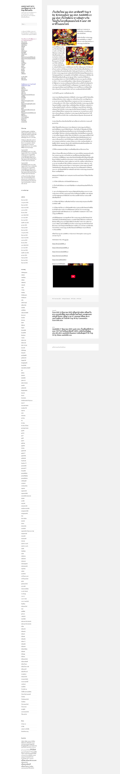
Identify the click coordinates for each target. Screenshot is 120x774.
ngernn (23, 410)
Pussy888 (23, 470)
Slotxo (30, 755)
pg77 (22, 435)
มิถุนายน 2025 (24, 235)
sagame (23, 91)
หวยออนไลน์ (24, 121)
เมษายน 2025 (24, 240)
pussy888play (24, 475)
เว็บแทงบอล (23, 706)
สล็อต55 (23, 634)
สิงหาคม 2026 (24, 200)
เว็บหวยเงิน (23, 120)
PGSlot (22, 448)
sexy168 (23, 503)
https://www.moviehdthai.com (28, 112)
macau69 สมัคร (24, 405)
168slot (23, 275)
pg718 (22, 433)
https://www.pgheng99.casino (28, 103)
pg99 (22, 438)
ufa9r (22, 553)
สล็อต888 (23, 644)
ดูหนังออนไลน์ (24, 90)
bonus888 (23, 52)
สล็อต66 (23, 636)
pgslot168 (23, 450)
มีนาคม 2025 (24, 242)
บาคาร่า (23, 99)
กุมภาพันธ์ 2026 (24, 215)
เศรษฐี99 (23, 709)
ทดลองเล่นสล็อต (24, 588)
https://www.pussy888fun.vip (28, 57)
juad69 (23, 385)
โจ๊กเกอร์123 (24, 42)
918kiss (23, 87)
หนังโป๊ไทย (23, 63)
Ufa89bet (23, 551)
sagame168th (24, 493)
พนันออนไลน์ (24, 606)
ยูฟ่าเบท (23, 614)
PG (22, 420)
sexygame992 (24, 513)
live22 (22, 395)
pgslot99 (23, 752)
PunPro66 (23, 460)
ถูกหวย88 (23, 586)
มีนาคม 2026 (24, 212)
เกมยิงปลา (23, 684)
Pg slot (71, 77)
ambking (23, 310)
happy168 (23, 360)
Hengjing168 (24, 43)
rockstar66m (24, 486)
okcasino (23, 415)
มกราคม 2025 (24, 247)
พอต (22, 609)
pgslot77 (23, 114)
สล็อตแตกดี (23, 669)
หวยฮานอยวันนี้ (24, 681)
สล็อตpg (23, 654)
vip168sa (23, 568)
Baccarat (23, 315)
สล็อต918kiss (24, 649)
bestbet (23, 317)
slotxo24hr (23, 526)
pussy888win (24, 478)
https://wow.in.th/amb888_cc (60, 251)
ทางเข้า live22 (24, 591)
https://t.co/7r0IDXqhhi (58, 264)
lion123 (23, 393)
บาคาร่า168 (24, 598)
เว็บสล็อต (23, 701)
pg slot (22, 69)
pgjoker (23, 445)
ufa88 (22, 548)
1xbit (22, 287)
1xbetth (23, 64)
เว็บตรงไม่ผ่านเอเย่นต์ (26, 694)
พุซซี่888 (23, 96)
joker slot (23, 78)
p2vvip (23, 418)
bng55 (22, 327)
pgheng (23, 443)
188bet (23, 280)
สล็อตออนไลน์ (24, 659)
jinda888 (23, 378)
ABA (22, 300)
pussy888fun (24, 473)
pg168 (22, 430)
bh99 (22, 322)
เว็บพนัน (23, 696)
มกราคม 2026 (24, 217)
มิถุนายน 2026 (24, 205)
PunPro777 (24, 463)
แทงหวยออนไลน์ (25, 711)
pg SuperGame (24, 428)
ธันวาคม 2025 (24, 220)
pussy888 (23, 97)
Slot (22, 516)
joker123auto (24, 383)
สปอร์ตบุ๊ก (23, 619)
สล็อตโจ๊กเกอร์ (24, 671)
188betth (23, 73)
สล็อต (22, 626)
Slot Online (24, 518)
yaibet (22, 571)
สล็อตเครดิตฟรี (24, 661)
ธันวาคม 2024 (24, 250)
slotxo (22, 60)
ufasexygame (24, 563)
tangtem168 (24, 533)
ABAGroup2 (24, 302)
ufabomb (23, 558)
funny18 (23, 67)
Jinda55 (23, 375)
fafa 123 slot (24, 345)
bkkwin (23, 325)
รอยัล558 (23, 616)
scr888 (22, 501)
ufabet (32, 756)
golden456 (23, 358)
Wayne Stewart (66, 298)
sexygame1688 (24, 511)
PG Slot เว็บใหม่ (24, 425)
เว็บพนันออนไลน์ (25, 699)
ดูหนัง (22, 108)
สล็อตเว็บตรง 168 (25, 666)
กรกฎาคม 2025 (24, 232)
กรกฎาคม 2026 (24, 202)
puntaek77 (23, 468)
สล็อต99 (23, 46)
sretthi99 (23, 528)
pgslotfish (23, 455)
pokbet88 (23, 458)
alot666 (23, 307)
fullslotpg (23, 105)
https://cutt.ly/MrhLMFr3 (59, 259)
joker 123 (23, 93)
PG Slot (23, 423)
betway (23, 320)
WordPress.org (24, 731)
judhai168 (23, 388)
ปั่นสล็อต (23, 604)
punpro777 (24, 118)
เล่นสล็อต (23, 686)
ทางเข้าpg (23, 593)
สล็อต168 (23, 629)
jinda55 (30, 746)
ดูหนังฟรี (23, 111)
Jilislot (22, 373)
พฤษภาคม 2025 (24, 237)
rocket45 (23, 483)
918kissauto (24, 295)
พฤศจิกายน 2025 (25, 222)
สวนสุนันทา (23, 674)
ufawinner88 (24, 566)
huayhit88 (23, 365)
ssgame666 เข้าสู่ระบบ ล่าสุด (27, 531)
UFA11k (23, 541)
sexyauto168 (24, 506)
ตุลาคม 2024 (24, 255)
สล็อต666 (23, 639)
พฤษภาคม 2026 (24, 207)
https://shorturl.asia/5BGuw (60, 255)
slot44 (22, 49)
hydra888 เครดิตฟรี (25, 368)
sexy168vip (23, 755)
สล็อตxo (23, 656)
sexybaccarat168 (25, 508)
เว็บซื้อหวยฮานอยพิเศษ (26, 691)
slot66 (22, 48)
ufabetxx (23, 556)
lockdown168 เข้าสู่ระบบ (26, 400)
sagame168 (24, 491)
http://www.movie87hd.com (28, 94)
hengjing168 (24, 363)
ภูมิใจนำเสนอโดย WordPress (58, 347)
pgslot (22, 55)
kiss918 (23, 70)
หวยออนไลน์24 (24, 679)
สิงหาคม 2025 (24, 230)
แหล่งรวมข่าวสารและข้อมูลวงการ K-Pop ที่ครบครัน (28, 8)
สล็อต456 (23, 631)
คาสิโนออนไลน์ (24, 578)
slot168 (23, 521)
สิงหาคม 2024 (24, 260)
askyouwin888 (24, 312)
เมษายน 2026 (24, 210)
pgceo (22, 440)
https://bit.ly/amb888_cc (59, 243)
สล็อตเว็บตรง (24, 45)
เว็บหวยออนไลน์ (24, 704)
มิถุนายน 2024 (24, 262)
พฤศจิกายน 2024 (25, 252)
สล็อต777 (23, 641)
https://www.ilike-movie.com (28, 109)
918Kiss (23, 292)
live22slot (23, 106)
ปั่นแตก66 (31, 758)
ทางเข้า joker (24, 76)
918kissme (23, 297)
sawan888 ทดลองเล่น (26, 496)
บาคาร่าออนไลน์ (25, 117)
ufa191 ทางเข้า (24, 543)
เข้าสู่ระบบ (23, 724)
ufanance (23, 561)
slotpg (22, 61)
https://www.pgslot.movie (27, 100)
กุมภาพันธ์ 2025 (24, 245)
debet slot (23, 340)
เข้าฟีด (22, 726)
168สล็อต (23, 277)
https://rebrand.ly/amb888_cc (60, 247)
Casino (22, 337)
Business (23, 335)
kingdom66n (24, 390)
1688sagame (24, 272)
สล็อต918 (23, 646)
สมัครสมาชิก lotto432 (26, 621)
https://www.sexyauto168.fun (28, 58)
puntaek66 (23, 465)
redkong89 (23, 481)
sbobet (22, 498)
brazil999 (23, 332)
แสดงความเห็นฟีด (25, 729)
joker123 (23, 88)
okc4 (22, 413)
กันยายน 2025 (24, 227)
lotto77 (23, 403)
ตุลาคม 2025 (24, 225)
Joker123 (23, 380)
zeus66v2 (23, 573)
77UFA (22, 290)
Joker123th (29, 747)
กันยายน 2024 (24, 257)
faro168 (23, 347)
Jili (22, 370)
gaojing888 (23, 355)
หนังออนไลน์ (24, 676)
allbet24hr (23, 305)
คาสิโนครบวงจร (24, 576)
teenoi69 (23, 536)
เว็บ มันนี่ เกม (24, 689)
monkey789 (24, 408)
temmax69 (23, 538)
